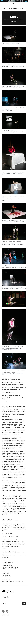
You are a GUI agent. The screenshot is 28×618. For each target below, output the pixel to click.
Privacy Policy (5, 614)
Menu (14, 3)
